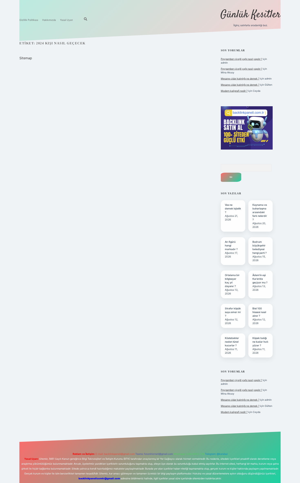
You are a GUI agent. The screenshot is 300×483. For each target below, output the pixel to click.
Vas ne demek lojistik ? (233, 208)
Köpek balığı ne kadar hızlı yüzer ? (260, 342)
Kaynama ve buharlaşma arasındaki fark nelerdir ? (259, 212)
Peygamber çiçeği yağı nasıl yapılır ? (241, 58)
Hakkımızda (49, 19)
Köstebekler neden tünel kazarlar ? (232, 342)
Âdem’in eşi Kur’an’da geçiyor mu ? (259, 279)
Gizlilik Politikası (28, 19)
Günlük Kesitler (250, 14)
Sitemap (25, 58)
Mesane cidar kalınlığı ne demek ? (240, 78)
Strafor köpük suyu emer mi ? (233, 312)
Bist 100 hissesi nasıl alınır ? (259, 312)
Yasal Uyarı (66, 19)
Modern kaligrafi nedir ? (234, 90)
